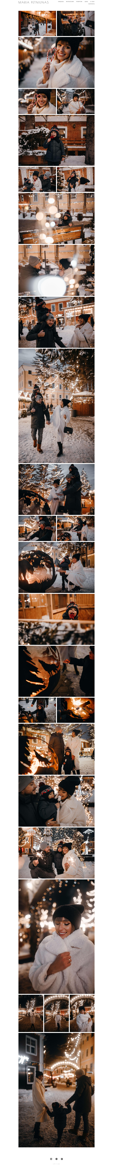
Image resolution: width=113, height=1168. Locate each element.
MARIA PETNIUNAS (31, 2)
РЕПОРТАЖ (79, 1)
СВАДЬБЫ (61, 1)
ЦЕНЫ (86, 1)
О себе (92, 1)
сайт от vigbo (56, 1163)
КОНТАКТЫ (92, 3)
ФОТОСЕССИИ (70, 1)
